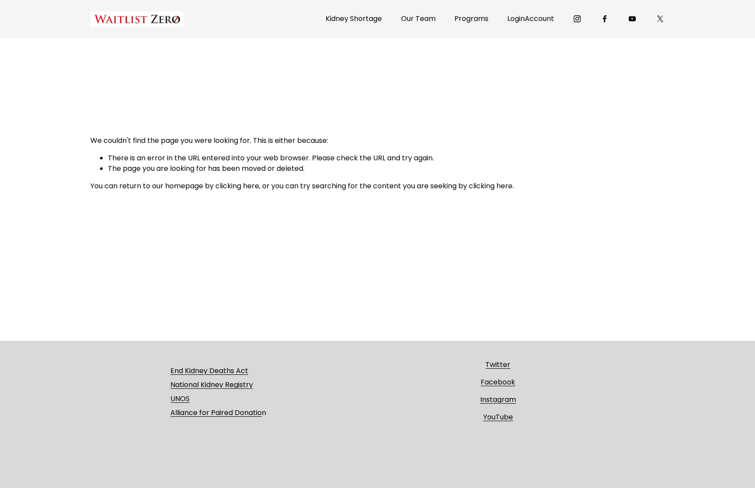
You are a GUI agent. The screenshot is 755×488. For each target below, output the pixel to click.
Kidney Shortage (354, 19)
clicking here (237, 186)
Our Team (418, 19)
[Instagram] (577, 18)
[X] (660, 18)
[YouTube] (632, 18)
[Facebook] (604, 18)
